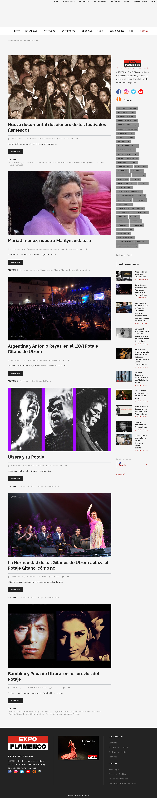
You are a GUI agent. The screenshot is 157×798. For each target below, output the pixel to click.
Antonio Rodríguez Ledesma (21, 162)
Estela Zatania (64, 138)
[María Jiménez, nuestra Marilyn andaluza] (59, 203)
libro (134, 216)
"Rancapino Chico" (127, 162)
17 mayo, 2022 (16, 360)
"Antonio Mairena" (127, 108)
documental (41, 162)
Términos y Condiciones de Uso (123, 783)
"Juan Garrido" (125, 137)
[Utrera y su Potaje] (59, 419)
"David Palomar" (126, 116)
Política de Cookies (117, 774)
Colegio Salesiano (60, 711)
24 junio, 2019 (16, 688)
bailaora (136, 171)
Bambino (46, 711)
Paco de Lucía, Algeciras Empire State (141, 274)
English (122, 465)
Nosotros (113, 757)
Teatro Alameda (15, 165)
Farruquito (124, 200)
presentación (125, 229)
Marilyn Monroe (61, 270)
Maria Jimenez (46, 270)
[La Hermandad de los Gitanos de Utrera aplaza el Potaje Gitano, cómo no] (59, 525)
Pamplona (137, 225)
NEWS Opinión (58, 249)
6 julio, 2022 (15, 249)
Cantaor (123, 175)
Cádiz (136, 179)
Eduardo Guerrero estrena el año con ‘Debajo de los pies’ (141, 377)
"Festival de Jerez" (127, 125)
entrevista (124, 187)
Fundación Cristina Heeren (131, 208)
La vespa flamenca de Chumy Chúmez (142, 424)
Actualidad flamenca (38, 360)
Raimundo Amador (71, 714)
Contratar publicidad (118, 752)
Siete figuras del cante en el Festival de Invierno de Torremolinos (141, 290)
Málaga (122, 225)
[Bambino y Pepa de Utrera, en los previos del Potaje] (59, 636)
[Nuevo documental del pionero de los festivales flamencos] (59, 87)
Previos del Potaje (54, 714)
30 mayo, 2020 (16, 465)
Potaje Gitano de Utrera (93, 162)
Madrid (122, 221)
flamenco (24, 270)
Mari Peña (96, 711)
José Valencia (85, 711)
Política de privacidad (118, 779)
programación (125, 237)
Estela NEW (50, 138)
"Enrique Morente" (127, 120)
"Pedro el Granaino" (128, 158)
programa (124, 233)
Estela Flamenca (39, 138)
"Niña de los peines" (127, 154)
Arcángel (140, 166)
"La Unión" (124, 141)
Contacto (113, 743)
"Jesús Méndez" (125, 133)
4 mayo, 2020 (15, 576)
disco (143, 183)
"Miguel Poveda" (126, 150)
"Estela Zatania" (15, 711)
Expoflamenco (56, 360)
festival (23, 486)
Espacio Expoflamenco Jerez (131, 196)
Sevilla (142, 242)
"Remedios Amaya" (32, 711)
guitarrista (125, 212)
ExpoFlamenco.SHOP (118, 747)
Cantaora (139, 175)
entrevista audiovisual (129, 191)
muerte (135, 221)
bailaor (123, 171)
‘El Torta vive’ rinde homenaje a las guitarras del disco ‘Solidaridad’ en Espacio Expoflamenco (142, 357)
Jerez (122, 216)
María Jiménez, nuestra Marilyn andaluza (49, 240)
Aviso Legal (114, 769)
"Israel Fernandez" (127, 129)
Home (10, 40)
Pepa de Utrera (15, 714)
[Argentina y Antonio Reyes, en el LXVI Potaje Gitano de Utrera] (59, 308)
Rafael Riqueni (125, 242)
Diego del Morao (126, 183)
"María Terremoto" (127, 145)
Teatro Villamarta (127, 246)
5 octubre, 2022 (17, 138)
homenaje (34, 270)
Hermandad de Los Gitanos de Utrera (65, 162)
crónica (123, 179)
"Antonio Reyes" (126, 112)
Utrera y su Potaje (26, 457)
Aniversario (124, 166)
